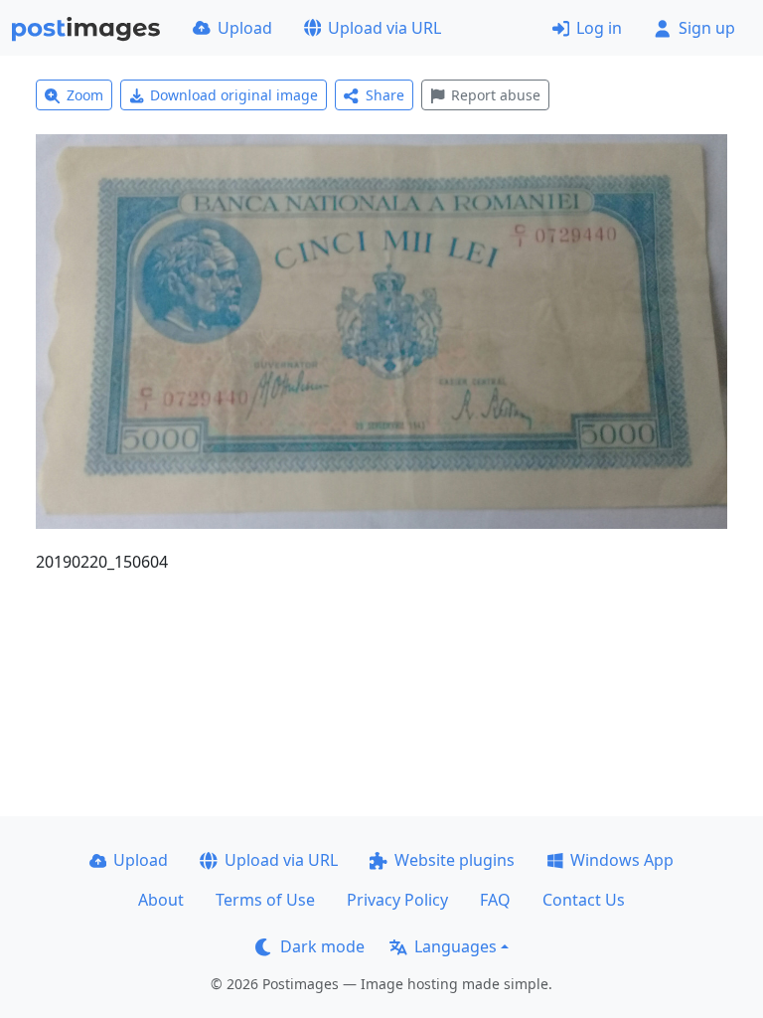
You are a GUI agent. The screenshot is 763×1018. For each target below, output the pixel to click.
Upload (245, 28)
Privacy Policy (397, 900)
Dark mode (322, 946)
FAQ (495, 900)
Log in (599, 28)
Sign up (707, 28)
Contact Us (583, 900)
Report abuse (495, 94)
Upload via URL (384, 28)
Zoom (85, 94)
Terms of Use (265, 900)
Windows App (622, 860)
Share (385, 94)
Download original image (234, 94)
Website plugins (454, 860)
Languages (455, 946)
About (161, 900)
